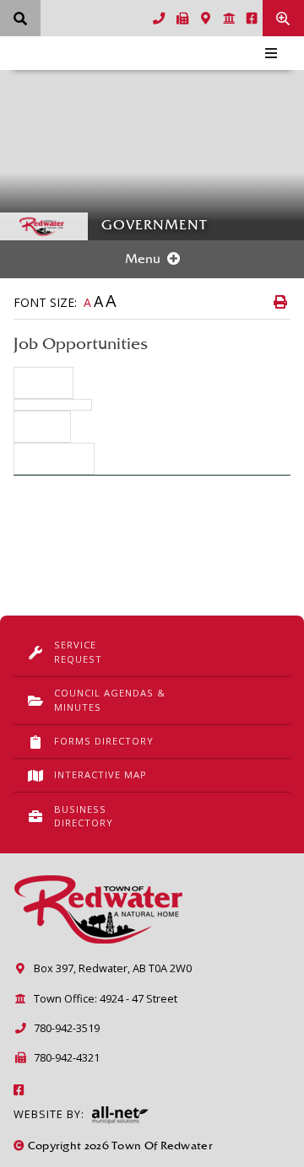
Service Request (78, 651)
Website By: (49, 1113)
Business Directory (83, 816)
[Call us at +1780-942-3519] (159, 18)
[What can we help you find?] (20, 18)
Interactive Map (100, 774)
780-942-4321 (67, 1057)
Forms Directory (104, 740)
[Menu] (271, 53)
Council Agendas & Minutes (110, 699)
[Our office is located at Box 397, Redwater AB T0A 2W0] (206, 18)
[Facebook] (19, 1090)
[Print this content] (280, 302)
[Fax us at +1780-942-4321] (183, 18)
